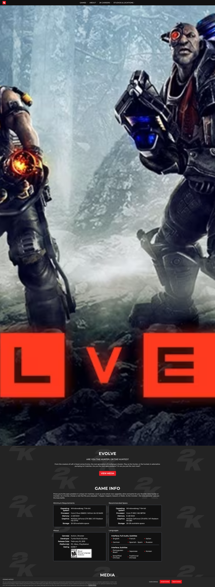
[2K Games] (7, 2)
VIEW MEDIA (107, 473)
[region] (107, 582)
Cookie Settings (153, 581)
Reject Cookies (177, 581)
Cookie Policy (92, 585)
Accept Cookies (165, 581)
